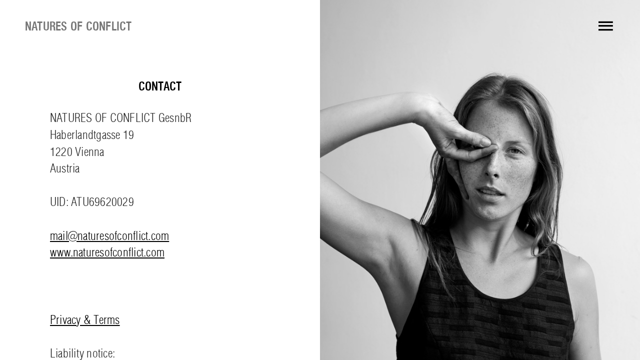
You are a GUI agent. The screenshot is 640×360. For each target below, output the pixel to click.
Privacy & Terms (85, 321)
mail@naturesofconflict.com (109, 237)
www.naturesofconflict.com (107, 254)
